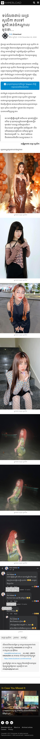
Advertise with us (6, 727)
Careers (3, 729)
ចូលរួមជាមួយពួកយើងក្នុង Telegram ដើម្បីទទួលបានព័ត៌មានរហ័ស (21, 85)
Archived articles (27, 727)
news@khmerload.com (12, 653)
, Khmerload (15, 34)
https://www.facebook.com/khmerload (17, 658)
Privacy (10, 729)
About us (17, 727)
